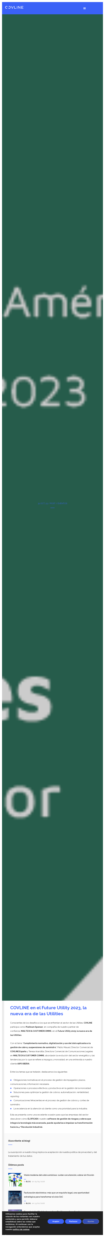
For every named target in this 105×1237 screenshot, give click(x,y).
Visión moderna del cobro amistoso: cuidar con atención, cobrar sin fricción (59, 1175)
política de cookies (21, 1229)
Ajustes (91, 1221)
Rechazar (73, 1221)
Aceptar (55, 1221)
